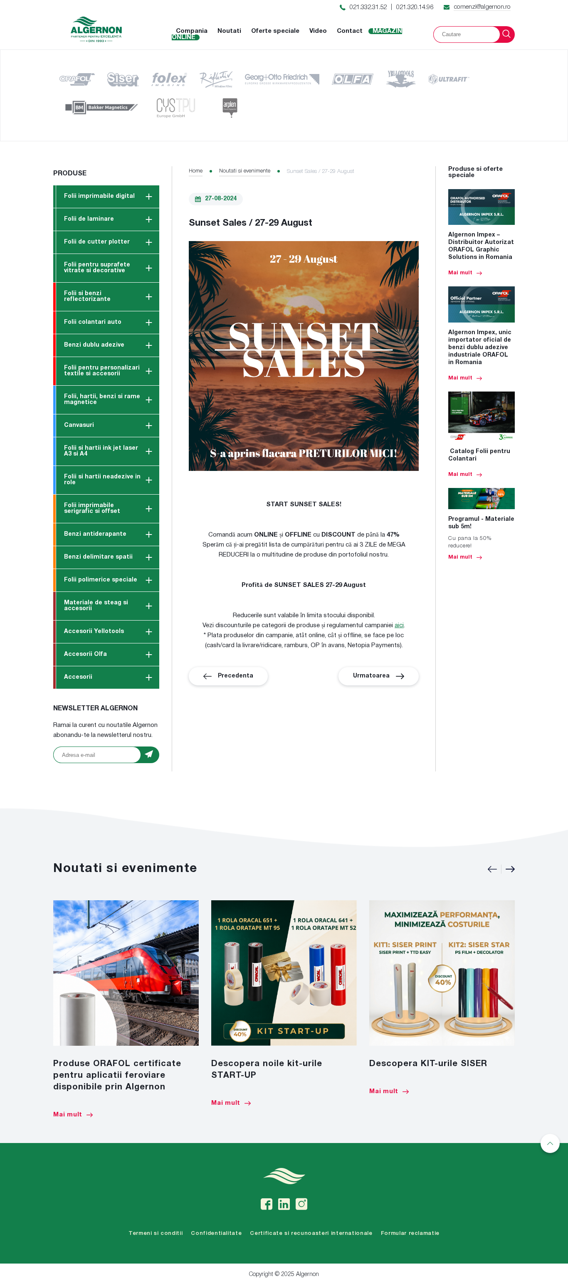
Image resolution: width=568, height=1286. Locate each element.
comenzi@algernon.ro (482, 7)
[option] (126, 1009)
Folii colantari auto (92, 322)
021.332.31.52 (368, 7)
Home (196, 171)
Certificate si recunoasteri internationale (311, 1233)
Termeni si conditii (155, 1233)
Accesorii (78, 677)
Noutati (229, 31)
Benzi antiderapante (95, 534)
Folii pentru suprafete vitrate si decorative (97, 267)
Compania (191, 31)
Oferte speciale (275, 31)
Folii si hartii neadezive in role (102, 479)
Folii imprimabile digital (99, 196)
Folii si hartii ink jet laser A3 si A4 (101, 451)
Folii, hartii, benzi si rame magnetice (102, 399)
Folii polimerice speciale (100, 580)
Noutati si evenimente (244, 171)
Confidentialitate (216, 1233)
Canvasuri (79, 425)
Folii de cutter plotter (97, 242)
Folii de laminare (89, 219)
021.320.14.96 (414, 7)
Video (318, 31)
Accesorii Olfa (85, 654)
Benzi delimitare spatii (98, 557)
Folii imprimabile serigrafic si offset (92, 508)
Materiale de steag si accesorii (96, 605)
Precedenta (235, 676)
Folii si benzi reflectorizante (87, 296)
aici (399, 625)
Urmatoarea (371, 676)
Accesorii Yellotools (94, 631)
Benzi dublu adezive (94, 345)
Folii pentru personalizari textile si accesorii (102, 371)
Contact (350, 31)
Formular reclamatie (410, 1233)
